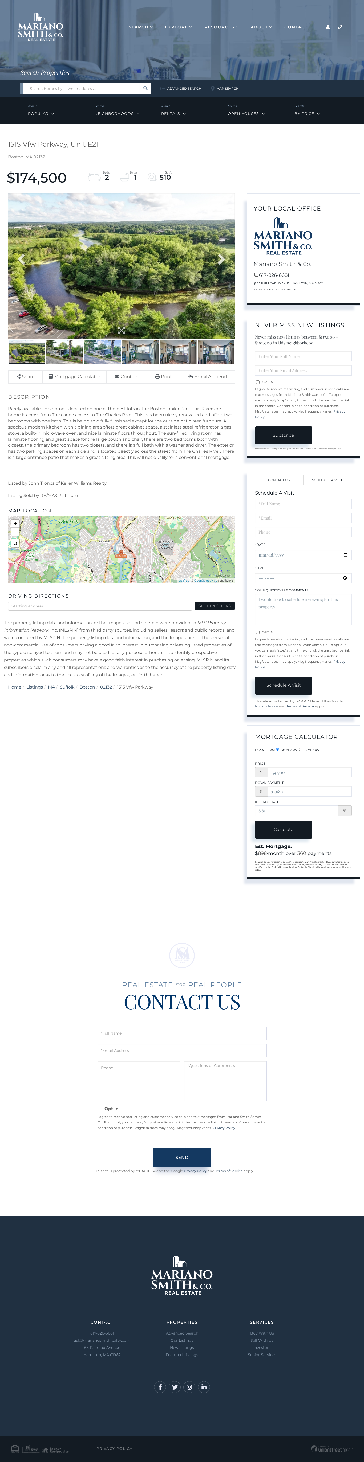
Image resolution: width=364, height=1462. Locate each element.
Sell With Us (261, 1340)
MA (51, 687)
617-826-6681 (274, 275)
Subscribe (283, 435)
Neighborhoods (114, 113)
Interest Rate (268, 802)
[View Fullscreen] (15, 543)
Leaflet (184, 580)
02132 (106, 687)
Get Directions (214, 606)
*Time (259, 568)
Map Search (227, 88)
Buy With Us (262, 1333)
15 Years (311, 750)
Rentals (170, 113)
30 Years (288, 750)
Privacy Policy (266, 706)
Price (260, 763)
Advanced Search (184, 88)
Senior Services (262, 1354)
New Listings (182, 1347)
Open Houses (243, 113)
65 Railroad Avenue (102, 1351)
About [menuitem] (259, 27)
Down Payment (269, 783)
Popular (38, 113)
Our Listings (182, 1340)
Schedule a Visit (327, 480)
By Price (304, 113)
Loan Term (265, 750)
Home (14, 687)
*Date (260, 545)
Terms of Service (300, 706)
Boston (87, 687)
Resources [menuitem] (219, 27)
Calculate (283, 829)
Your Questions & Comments (281, 590)
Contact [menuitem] (296, 27)
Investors (261, 1347)
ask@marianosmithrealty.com (102, 1340)
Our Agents (286, 289)
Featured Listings (182, 1354)
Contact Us (263, 289)
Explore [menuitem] (176, 27)
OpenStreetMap (205, 580)
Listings (34, 687)
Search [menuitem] (139, 27)
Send (182, 1157)
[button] (145, 88)
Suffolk (67, 687)
